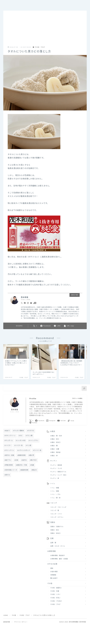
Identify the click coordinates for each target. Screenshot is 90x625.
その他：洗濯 (54, 591)
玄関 (52, 538)
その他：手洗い (55, 598)
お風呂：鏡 (54, 445)
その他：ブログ (40, 47)
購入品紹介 (54, 578)
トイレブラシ (34, 440)
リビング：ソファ (56, 514)
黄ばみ (34, 470)
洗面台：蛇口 (54, 530)
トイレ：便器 (54, 488)
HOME (6, 615)
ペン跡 (29, 445)
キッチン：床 (54, 478)
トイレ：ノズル (55, 494)
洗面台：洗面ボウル (56, 526)
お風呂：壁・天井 (56, 436)
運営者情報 (6, 622)
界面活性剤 (9, 465)
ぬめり (7, 430)
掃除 (51, 568)
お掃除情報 (51, 551)
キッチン (53, 461)
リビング (53, 503)
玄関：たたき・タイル (57, 546)
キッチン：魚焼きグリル (58, 472)
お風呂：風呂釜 (55, 452)
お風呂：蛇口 (54, 439)
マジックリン (9, 450)
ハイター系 (19, 445)
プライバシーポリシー (20, 622)
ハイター (8, 445)
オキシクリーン (10, 435)
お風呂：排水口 (55, 442)
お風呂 (52, 431)
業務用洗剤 (22, 455)
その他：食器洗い (56, 588)
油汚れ (24, 460)
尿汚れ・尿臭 (9, 455)
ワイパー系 (37, 450)
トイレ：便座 (54, 491)
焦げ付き (34, 460)
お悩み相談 (54, 571)
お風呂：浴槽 (54, 449)
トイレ (52, 483)
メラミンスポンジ (24, 450)
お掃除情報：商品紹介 (57, 555)
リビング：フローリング (58, 507)
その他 (49, 583)
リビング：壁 (54, 510)
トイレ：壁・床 (55, 498)
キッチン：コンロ (56, 468)
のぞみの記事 (52, 564)
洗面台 (52, 522)
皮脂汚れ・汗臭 (22, 465)
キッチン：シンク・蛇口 (58, 475)
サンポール (9, 440)
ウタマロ (31, 430)
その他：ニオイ (55, 594)
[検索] (84, 388)
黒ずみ (7, 475)
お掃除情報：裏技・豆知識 (59, 559)
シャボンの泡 (21, 440)
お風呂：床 (54, 455)
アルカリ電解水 (19, 430)
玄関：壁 (53, 543)
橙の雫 (32, 455)
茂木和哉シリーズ (11, 470)
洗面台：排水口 (55, 533)
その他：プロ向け (56, 601)
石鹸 (32, 465)
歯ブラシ (8, 460)
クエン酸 (29, 435)
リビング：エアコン (56, 517)
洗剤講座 (53, 575)
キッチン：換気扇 (56, 465)
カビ (21, 435)
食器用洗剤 (24, 470)
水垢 (16, 460)
